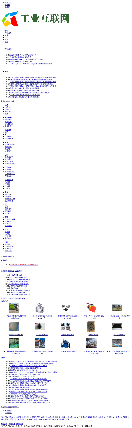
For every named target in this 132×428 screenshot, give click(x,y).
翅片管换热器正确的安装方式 (20, 57)
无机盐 (7, 234)
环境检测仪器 (10, 174)
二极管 (7, 188)
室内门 (7, 213)
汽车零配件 (9, 246)
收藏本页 (8, 2)
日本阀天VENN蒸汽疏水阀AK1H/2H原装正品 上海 (28, 379)
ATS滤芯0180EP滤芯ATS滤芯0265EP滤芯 (24, 97)
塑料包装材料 (10, 199)
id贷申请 (51, 417)
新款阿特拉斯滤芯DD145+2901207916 (23, 370)
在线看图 (17, 417)
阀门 (6, 132)
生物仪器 (8, 169)
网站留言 (19, 424)
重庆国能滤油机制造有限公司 (19, 290)
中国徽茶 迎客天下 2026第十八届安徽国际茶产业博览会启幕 (31, 363)
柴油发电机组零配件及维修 (19, 387)
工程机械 (8, 136)
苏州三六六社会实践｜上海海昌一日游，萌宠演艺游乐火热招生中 (34, 361)
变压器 (7, 184)
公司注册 (8, 126)
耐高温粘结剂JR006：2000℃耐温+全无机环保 (26, 59)
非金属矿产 (9, 157)
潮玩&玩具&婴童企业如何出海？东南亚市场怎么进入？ (30, 400)
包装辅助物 (9, 201)
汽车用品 (8, 248)
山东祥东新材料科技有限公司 (19, 295)
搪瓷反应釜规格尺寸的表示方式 (21, 61)
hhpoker (45, 419)
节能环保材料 (10, 219)
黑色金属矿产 (10, 163)
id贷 (42, 417)
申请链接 (8, 413)
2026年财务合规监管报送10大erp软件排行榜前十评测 (29, 383)
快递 (6, 114)
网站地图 (12, 424)
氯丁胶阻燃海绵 (119, 335)
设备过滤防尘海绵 (67, 335)
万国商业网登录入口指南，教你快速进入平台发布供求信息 (31, 84)
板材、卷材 (9, 161)
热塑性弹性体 (10, 144)
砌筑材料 (8, 209)
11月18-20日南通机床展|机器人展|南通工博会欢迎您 (28, 366)
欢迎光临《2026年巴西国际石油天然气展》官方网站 (29, 398)
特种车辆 (8, 251)
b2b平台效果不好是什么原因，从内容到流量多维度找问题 (31, 79)
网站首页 (4, 424)
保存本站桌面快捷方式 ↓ (10, 407)
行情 (11, 298)
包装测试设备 (10, 172)
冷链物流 (8, 111)
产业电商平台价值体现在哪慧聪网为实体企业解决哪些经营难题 (33, 77)
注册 (5, 256)
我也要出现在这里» (8, 271)
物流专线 (8, 107)
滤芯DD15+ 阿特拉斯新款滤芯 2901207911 (25, 90)
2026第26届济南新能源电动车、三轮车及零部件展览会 (29, 92)
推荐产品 (4, 301)
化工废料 (8, 238)
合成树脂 (8, 236)
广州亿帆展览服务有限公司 (19, 282)
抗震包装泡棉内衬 (16, 335)
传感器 (7, 186)
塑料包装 (8, 194)
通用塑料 (8, 151)
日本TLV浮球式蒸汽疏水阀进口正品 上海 (25, 95)
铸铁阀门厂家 (35, 417)
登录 (2, 256)
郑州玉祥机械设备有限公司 (19, 277)
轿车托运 (8, 109)
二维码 (7, 7)
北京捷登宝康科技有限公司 (19, 284)
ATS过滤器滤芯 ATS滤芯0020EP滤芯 (23, 376)
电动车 (7, 244)
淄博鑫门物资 (14, 288)
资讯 (6, 71)
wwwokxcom (53, 419)
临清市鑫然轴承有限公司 (18, 286)
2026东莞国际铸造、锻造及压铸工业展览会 (25, 368)
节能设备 (8, 226)
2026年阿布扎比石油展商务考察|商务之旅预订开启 (28, 385)
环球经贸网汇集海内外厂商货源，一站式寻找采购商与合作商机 (33, 86)
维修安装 (8, 122)
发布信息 (10, 256)
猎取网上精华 (60, 417)
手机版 (7, 5)
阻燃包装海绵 (93, 335)
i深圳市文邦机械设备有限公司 (20, 279)
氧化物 (7, 232)
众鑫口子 (30, 419)
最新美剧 (25, 417)
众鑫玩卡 (101, 417)
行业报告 (8, 120)
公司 (16, 298)
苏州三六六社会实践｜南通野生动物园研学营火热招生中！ (31, 381)
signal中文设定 (64, 419)
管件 (6, 207)
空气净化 (8, 223)
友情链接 (8, 411)
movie (40, 419)
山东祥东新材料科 (15, 275)
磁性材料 (8, 159)
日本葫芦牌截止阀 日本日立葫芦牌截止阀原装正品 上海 (30, 402)
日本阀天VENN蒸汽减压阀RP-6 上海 (23, 394)
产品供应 (8, 49)
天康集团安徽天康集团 (89, 417)
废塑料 (7, 149)
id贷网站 (109, 417)
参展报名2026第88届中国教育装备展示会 (24, 88)
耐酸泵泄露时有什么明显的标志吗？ (23, 55)
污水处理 (8, 221)
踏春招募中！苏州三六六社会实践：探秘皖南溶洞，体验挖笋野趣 (34, 372)
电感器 (7, 182)
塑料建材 (8, 211)
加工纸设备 (9, 138)
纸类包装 (8, 196)
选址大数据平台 (7, 417)
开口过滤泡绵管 (42, 335)
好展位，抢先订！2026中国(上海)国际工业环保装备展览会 (31, 64)
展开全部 (4, 101)
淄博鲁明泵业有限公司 (17, 292)
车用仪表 (8, 176)
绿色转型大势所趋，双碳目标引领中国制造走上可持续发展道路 (33, 82)
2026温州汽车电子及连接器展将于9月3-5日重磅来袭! (29, 389)
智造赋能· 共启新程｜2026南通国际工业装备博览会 (28, 392)
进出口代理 (9, 124)
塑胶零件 (8, 147)
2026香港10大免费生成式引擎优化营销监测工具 (27, 396)
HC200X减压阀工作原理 (67, 351)
